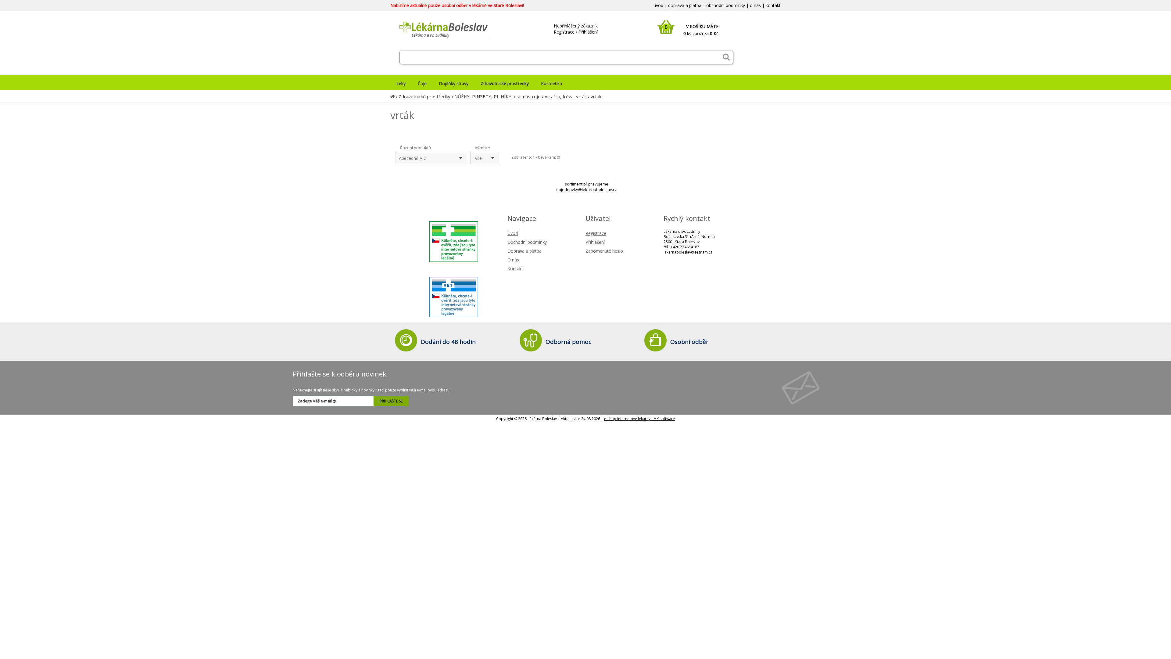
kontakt (773, 5)
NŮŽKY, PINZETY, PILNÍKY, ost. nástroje (497, 96)
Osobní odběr (689, 342)
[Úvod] (392, 96)
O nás (513, 260)
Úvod (512, 233)
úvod (658, 5)
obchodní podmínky (725, 5)
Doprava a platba (524, 251)
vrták (596, 96)
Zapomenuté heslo (604, 251)
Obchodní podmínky (527, 242)
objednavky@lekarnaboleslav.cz (586, 189)
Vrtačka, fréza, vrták (566, 96)
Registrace (564, 32)
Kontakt (515, 269)
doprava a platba (684, 5)
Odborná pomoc (568, 342)
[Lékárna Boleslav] (440, 39)
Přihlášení (588, 32)
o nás (755, 5)
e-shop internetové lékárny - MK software (639, 418)
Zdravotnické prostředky (424, 96)
